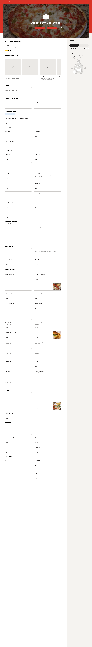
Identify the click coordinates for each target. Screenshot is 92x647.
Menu (81, 2)
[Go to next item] (60, 56)
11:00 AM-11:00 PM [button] (16, 2)
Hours (84, 2)
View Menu (40, 28)
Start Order (52, 28)
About (88, 2)
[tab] (74, 45)
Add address (86, 48)
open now (10, 2)
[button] (18, 91)
